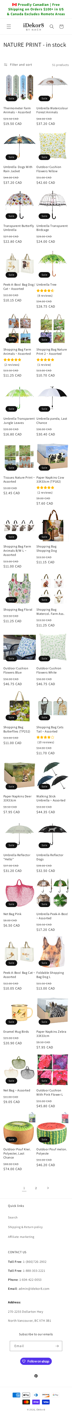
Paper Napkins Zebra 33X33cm (51, 1034)
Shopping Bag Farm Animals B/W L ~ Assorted (17, 551)
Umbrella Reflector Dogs (49, 857)
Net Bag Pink (12, 914)
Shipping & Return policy (25, 1227)
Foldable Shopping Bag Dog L (50, 975)
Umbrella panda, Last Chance (51, 421)
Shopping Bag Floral (17, 610)
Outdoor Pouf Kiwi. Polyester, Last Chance (17, 1153)
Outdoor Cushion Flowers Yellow (48, 169)
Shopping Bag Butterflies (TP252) (16, 729)
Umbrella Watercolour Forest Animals (52, 110)
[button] (9, 26)
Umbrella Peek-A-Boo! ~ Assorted (52, 916)
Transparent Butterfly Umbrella (18, 228)
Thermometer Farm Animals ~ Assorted (17, 110)
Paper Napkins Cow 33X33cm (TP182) (50, 480)
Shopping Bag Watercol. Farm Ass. (50, 612)
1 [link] (24, 1188)
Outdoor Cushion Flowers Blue (15, 670)
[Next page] (48, 1188)
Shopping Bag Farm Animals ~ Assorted (17, 352)
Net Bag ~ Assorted (16, 1090)
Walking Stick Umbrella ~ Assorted (50, 798)
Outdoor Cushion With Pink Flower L (49, 1092)
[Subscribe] (57, 1346)
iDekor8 (40, 1409)
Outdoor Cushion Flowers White (48, 670)
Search (13, 1217)
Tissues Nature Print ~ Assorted (19, 480)
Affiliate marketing (21, 1237)
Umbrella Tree (46, 285)
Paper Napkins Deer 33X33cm (17, 798)
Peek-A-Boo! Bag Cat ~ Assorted (19, 975)
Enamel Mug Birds (16, 1032)
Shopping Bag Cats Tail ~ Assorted (49, 729)
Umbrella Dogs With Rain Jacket (18, 169)
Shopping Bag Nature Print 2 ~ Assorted (51, 352)
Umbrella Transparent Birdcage (52, 228)
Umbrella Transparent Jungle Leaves (19, 421)
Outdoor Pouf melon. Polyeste (51, 1151)
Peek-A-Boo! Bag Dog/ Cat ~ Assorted (19, 287)
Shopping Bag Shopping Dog (46, 549)
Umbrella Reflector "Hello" (16, 857)
